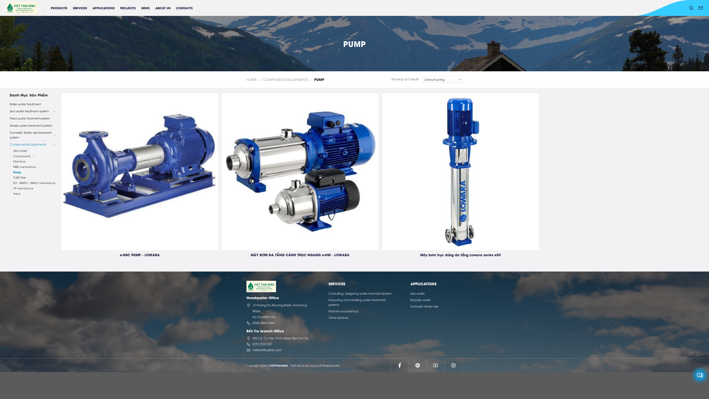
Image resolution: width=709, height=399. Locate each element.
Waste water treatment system (31, 125)
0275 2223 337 (262, 344)
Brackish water (420, 300)
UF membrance (23, 188)
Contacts (184, 8)
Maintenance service (343, 311)
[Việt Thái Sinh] (25, 8)
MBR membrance (24, 166)
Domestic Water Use (424, 306)
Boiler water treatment (25, 104)
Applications (104, 8)
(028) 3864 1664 (263, 323)
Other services (338, 318)
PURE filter (19, 177)
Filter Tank (19, 161)
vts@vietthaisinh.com (267, 350)
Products (59, 8)
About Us (163, 8)
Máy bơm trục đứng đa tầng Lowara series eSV (460, 255)
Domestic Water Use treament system (31, 134)
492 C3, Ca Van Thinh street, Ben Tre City (280, 338)
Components (21, 156)
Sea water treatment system (29, 111)
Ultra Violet (20, 150)
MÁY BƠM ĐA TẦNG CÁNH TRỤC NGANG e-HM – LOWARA (300, 255)
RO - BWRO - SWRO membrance (34, 183)
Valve (16, 193)
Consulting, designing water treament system (360, 293)
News (145, 8)
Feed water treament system (30, 118)
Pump (17, 172)
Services (80, 8)
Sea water (417, 293)
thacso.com (331, 365)
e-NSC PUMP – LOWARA (140, 255)
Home (251, 79)
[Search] (691, 8)
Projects (128, 8)
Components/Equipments (286, 79)
